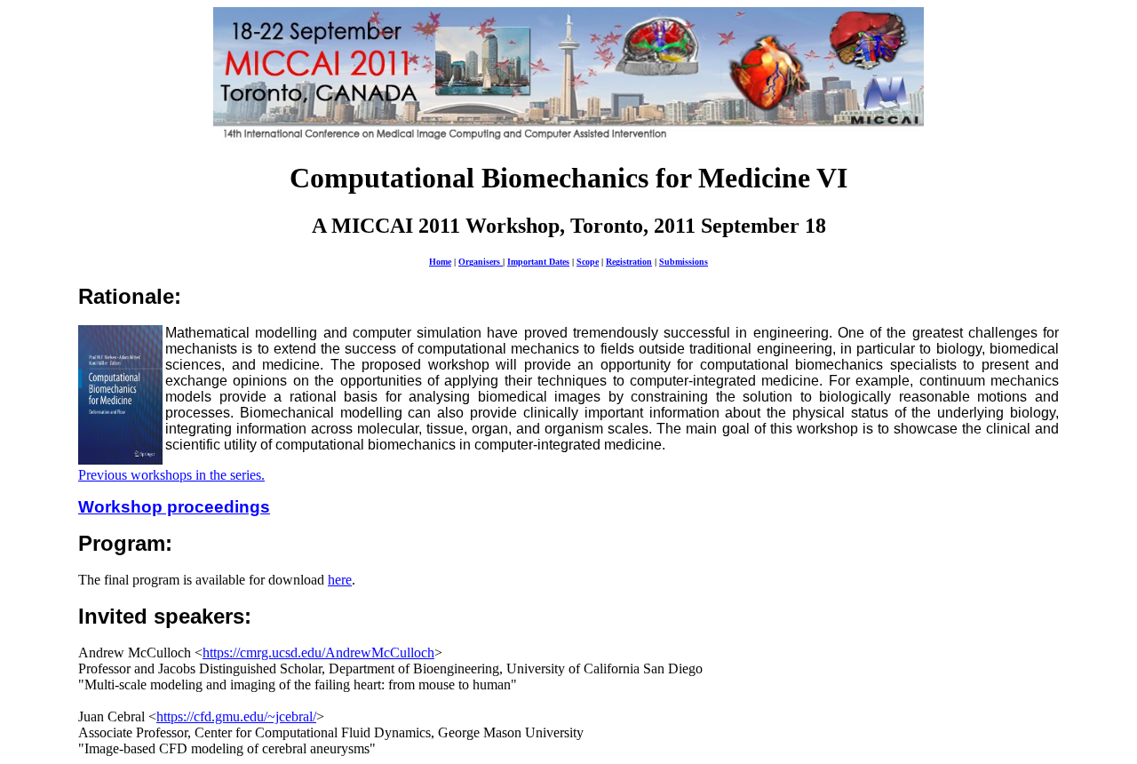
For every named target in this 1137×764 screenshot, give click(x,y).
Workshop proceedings (174, 506)
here (340, 579)
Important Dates (538, 262)
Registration (629, 262)
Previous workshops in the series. (171, 474)
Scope (587, 262)
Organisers (480, 262)
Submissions (683, 262)
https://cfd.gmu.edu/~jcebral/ (236, 716)
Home (440, 262)
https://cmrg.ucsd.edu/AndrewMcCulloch (318, 652)
